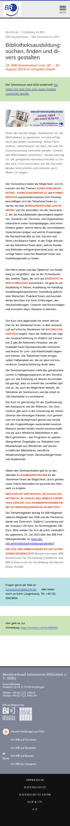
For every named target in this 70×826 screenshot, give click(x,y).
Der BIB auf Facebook (23, 739)
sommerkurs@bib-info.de (21, 589)
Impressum (35, 780)
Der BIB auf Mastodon (23, 748)
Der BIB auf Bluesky (22, 755)
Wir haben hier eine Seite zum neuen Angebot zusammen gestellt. (32, 89)
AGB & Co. (35, 801)
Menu (62, 12)
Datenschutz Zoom (35, 794)
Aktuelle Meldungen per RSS (27, 731)
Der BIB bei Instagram (23, 764)
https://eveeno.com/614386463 (39, 627)
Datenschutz (35, 787)
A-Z (35, 809)
